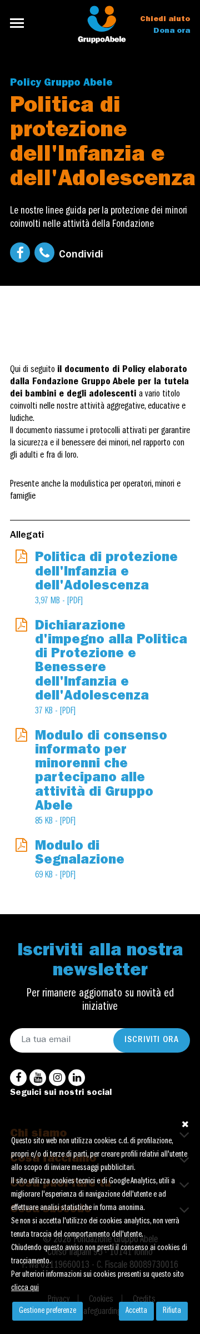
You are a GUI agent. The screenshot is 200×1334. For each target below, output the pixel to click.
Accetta (136, 1311)
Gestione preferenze (47, 1311)
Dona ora (171, 31)
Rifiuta (172, 1311)
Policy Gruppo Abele (61, 84)
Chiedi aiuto (165, 19)
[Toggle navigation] (20, 23)
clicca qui (25, 1288)
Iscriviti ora (151, 1040)
